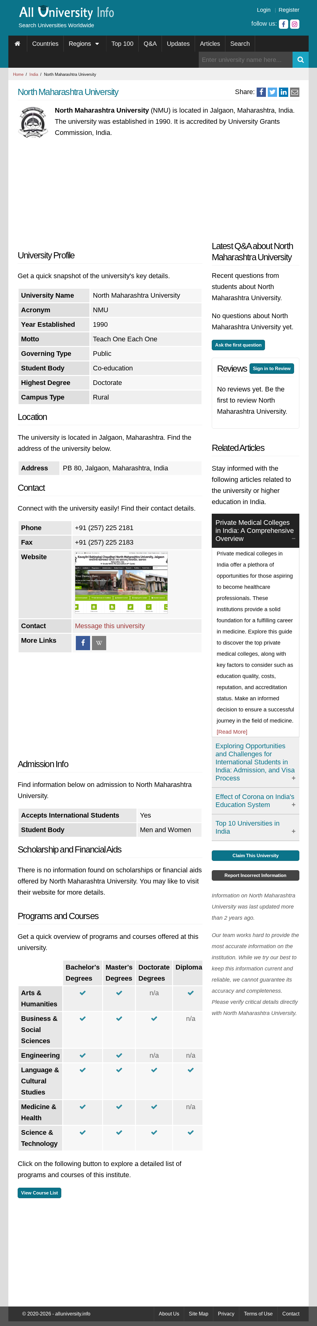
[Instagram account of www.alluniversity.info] (294, 24)
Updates (178, 43)
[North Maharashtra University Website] (121, 611)
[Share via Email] (294, 92)
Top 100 (122, 43)
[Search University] (301, 60)
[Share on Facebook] (261, 92)
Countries (45, 43)
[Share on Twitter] (272, 92)
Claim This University (255, 855)
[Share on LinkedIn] (283, 92)
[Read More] (232, 732)
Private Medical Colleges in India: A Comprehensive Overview (254, 530)
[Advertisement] (110, 194)
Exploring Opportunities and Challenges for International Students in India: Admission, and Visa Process (255, 762)
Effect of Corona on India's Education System (254, 801)
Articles (210, 43)
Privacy (226, 1313)
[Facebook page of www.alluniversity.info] (283, 24)
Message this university (110, 626)
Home (18, 74)
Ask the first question (238, 345)
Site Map (198, 1313)
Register (289, 10)
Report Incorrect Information (255, 875)
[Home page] (17, 44)
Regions (81, 43)
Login (264, 10)
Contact (290, 1313)
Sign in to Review (272, 368)
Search (240, 43)
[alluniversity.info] (66, 18)
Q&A (150, 43)
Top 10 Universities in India (247, 827)
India (33, 74)
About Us (169, 1313)
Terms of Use (258, 1313)
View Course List (39, 1192)
